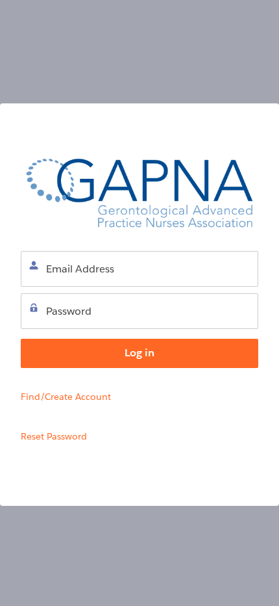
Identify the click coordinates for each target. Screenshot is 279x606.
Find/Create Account (66, 396)
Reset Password (54, 436)
